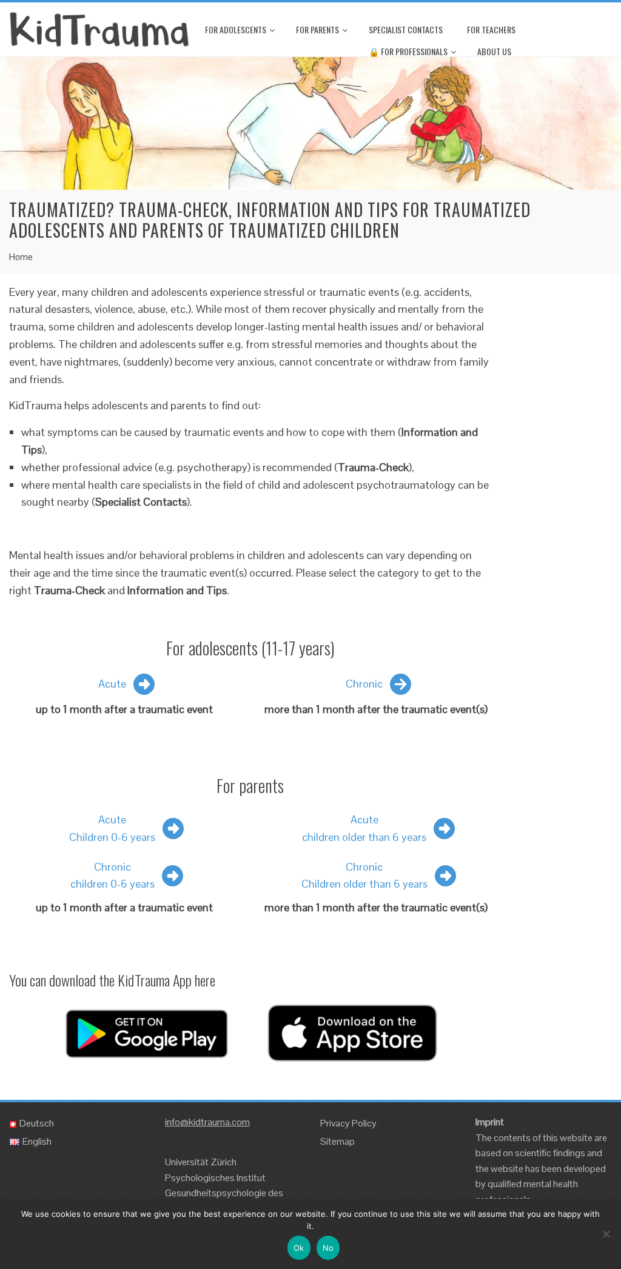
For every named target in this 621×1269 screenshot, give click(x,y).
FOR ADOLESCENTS (235, 29)
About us (494, 51)
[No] (606, 1234)
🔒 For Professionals (408, 51)
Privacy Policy (348, 1123)
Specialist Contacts (406, 29)
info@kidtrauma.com (207, 1122)
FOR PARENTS (317, 29)
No (328, 1248)
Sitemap (337, 1141)
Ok (299, 1248)
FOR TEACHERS (491, 29)
